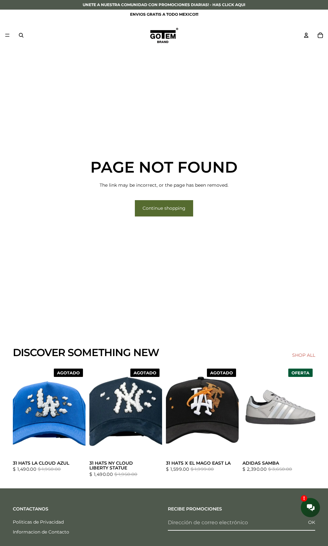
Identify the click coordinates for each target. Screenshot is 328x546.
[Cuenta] (306, 35)
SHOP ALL (303, 355)
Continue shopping (164, 208)
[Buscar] (21, 35)
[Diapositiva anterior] (20, 411)
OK (311, 522)
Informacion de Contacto (41, 532)
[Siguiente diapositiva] (78, 411)
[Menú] (7, 35)
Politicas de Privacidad (38, 522)
